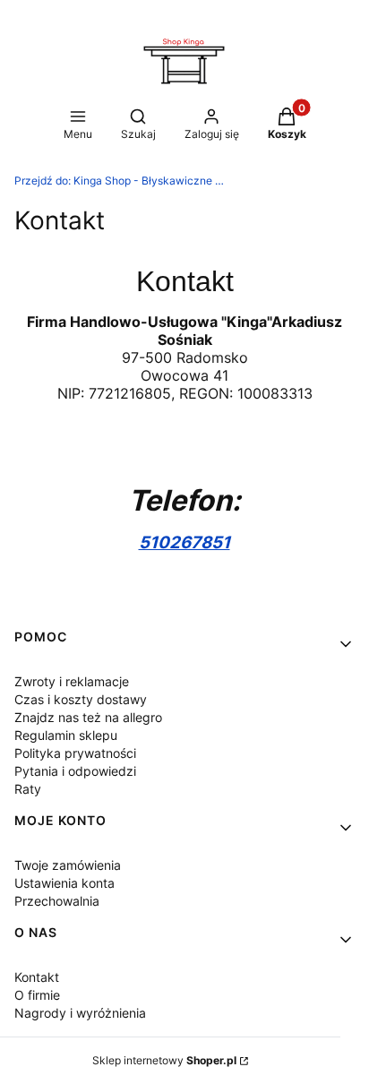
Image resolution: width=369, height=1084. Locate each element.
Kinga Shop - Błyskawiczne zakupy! (121, 180)
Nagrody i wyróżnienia (80, 1012)
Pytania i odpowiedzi (75, 771)
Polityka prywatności (75, 753)
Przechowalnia (56, 900)
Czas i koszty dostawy (80, 699)
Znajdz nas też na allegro (88, 717)
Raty (27, 788)
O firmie (37, 994)
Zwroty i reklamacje (71, 681)
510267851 (184, 542)
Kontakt (36, 977)
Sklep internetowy (164, 1060)
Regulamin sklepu (65, 735)
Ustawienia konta (64, 882)
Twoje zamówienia (67, 865)
